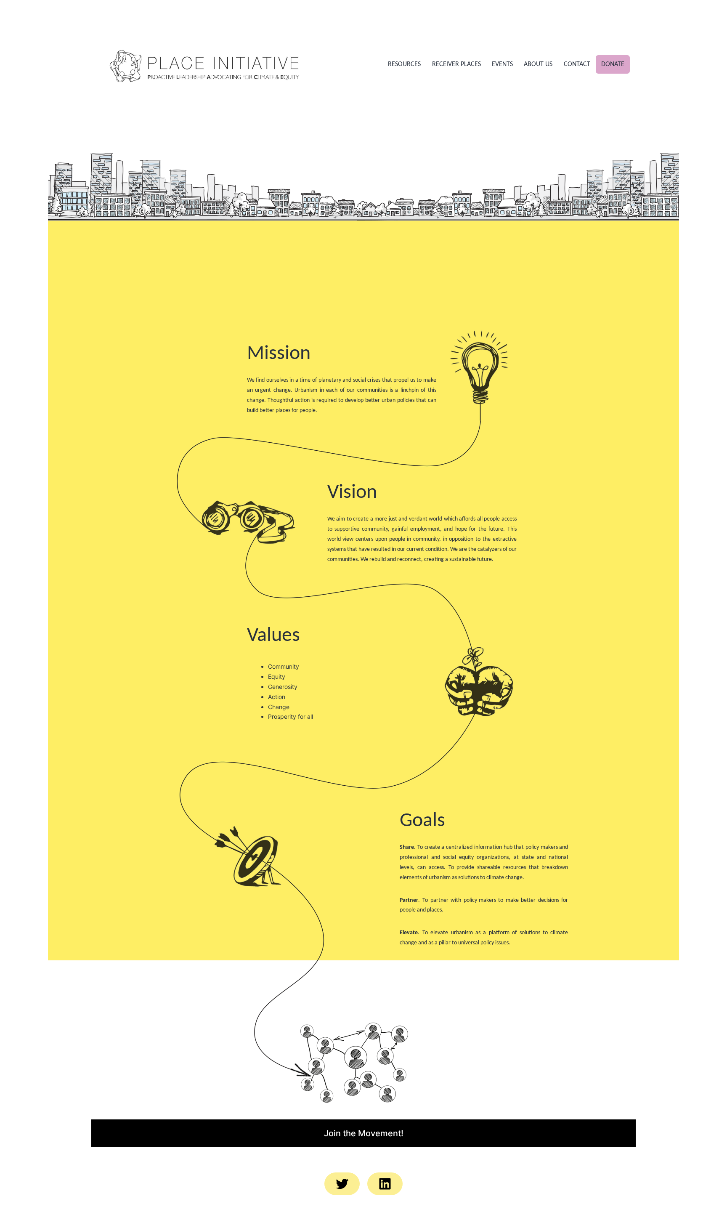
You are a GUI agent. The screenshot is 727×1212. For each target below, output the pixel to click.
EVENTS (502, 64)
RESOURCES (404, 64)
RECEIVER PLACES (456, 64)
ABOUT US (538, 64)
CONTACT (577, 64)
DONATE (612, 64)
